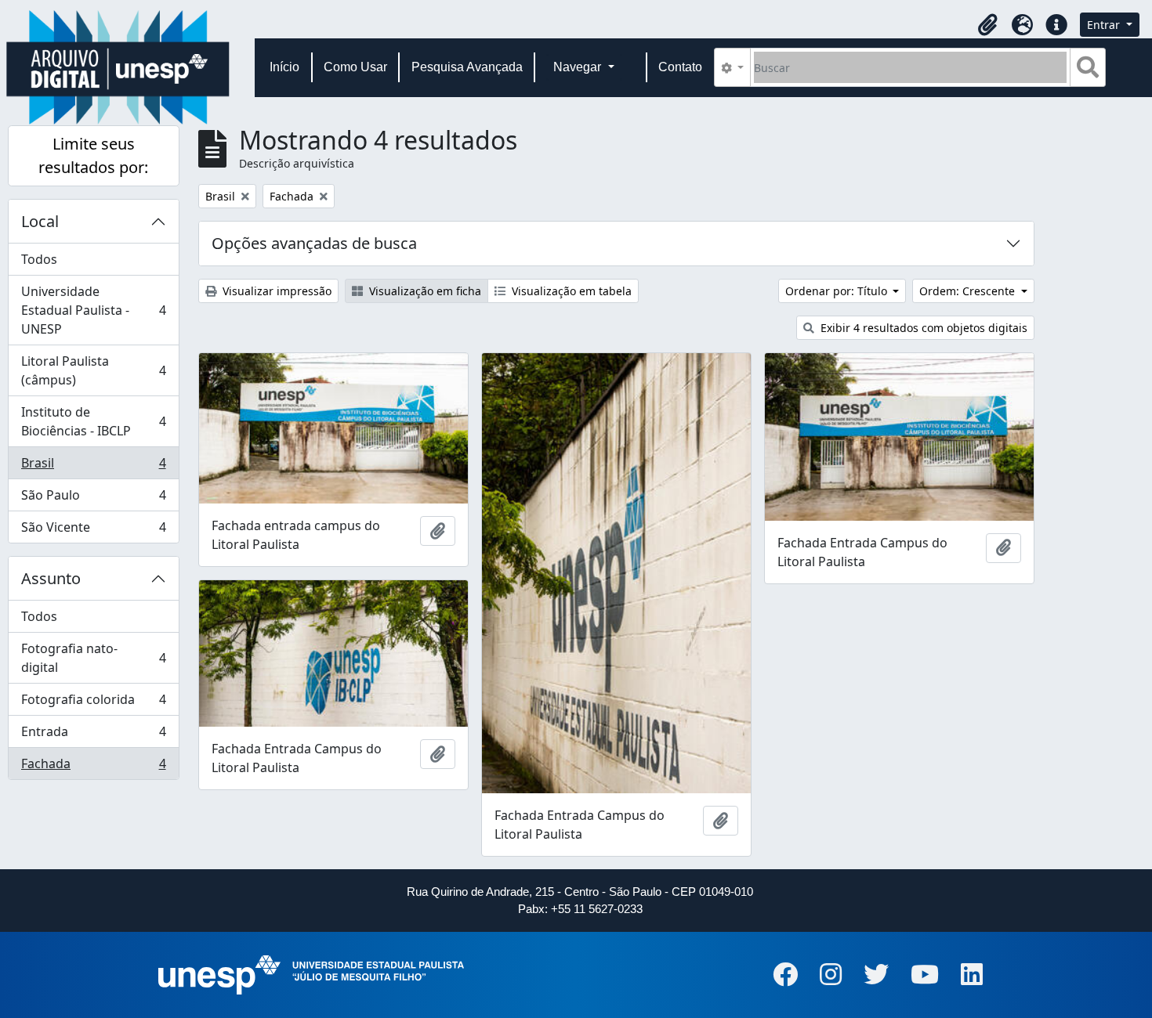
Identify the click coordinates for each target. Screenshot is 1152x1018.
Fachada (93, 767)
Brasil (93, 466)
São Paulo (93, 498)
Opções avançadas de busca (314, 243)
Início (284, 67)
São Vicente (93, 530)
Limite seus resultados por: (93, 155)
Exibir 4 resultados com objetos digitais (922, 327)
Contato (680, 67)
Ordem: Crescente (968, 290)
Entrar (1105, 24)
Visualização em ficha (423, 290)
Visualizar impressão (275, 290)
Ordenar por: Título (837, 290)
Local (40, 221)
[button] (987, 25)
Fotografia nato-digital (93, 658)
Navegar (578, 67)
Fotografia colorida (93, 703)
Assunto (51, 578)
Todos (39, 259)
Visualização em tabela (570, 290)
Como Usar (355, 67)
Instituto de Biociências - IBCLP (93, 421)
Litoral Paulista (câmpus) (93, 370)
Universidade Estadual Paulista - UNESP (93, 310)
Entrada (93, 735)
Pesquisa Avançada (467, 67)
